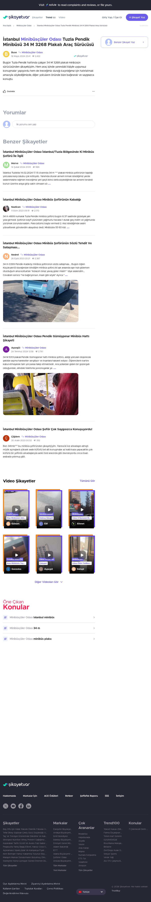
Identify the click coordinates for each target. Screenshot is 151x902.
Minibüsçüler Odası (24, 25)
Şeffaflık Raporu (89, 795)
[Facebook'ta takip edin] (21, 806)
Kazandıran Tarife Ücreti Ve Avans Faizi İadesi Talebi (25, 843)
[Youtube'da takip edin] (13, 806)
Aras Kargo (83, 848)
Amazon (82, 865)
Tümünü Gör (87, 480)
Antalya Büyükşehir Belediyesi (63, 832)
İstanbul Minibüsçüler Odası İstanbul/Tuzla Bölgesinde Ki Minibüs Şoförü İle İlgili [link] (48, 154)
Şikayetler (37, 17)
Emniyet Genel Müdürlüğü (63, 843)
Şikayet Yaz (138, 17)
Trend (51, 17)
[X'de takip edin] (5, 806)
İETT (55, 850)
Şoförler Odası (60, 857)
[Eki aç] (40, 301)
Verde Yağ (108, 857)
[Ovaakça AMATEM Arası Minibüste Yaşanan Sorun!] (16, 555)
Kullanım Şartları (11, 888)
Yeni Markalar (59, 870)
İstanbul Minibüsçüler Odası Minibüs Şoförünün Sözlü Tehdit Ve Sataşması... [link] (47, 245)
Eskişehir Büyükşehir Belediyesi (63, 829)
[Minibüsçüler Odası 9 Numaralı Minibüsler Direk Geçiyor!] (81, 509)
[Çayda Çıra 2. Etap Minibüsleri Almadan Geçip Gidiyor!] (16, 509)
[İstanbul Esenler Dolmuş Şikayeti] (49, 509)
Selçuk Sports (110, 854)
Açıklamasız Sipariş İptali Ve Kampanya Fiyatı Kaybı (25, 850)
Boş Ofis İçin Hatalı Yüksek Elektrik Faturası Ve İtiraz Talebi (25, 829)
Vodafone (82, 862)
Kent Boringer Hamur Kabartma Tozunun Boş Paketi (25, 854)
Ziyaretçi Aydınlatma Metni (45, 883)
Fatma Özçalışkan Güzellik (113, 832)
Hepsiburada (84, 837)
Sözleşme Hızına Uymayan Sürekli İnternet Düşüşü (25, 861)
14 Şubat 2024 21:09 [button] (21, 167)
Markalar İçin (30, 795)
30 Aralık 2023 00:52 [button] (21, 440)
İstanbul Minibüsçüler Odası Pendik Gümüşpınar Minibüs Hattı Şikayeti (46, 338)
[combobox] (91, 892)
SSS (107, 795)
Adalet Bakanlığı (60, 847)
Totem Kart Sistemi (113, 836)
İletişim (120, 795)
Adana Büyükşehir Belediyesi (63, 854)
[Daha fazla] (93, 91)
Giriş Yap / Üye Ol (112, 17)
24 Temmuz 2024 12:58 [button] (22, 351)
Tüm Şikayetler (10, 865)
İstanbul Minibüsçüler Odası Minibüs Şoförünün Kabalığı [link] (42, 199)
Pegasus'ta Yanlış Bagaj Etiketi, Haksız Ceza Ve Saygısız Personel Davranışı (25, 847)
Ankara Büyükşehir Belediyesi (63, 861)
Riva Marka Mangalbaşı (113, 843)
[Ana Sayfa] (16, 17)
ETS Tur (82, 858)
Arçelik (81, 841)
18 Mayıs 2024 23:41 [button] (21, 56)
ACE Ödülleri (51, 795)
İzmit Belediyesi (60, 836)
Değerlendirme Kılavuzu (15, 893)
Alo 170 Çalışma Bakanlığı (113, 861)
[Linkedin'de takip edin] (28, 806)
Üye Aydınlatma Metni (15, 883)
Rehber (69, 795)
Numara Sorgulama (87, 855)
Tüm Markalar (59, 865)
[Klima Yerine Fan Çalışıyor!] (49, 555)
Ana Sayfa (7, 25)
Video (62, 17)
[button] (5, 806)
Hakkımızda (9, 795)
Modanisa (82, 834)
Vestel (81, 844)
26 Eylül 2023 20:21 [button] (20, 258)
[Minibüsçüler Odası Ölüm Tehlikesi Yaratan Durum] (81, 555)
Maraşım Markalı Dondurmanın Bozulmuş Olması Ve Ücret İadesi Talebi (25, 857)
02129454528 (110, 840)
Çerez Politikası (55, 888)
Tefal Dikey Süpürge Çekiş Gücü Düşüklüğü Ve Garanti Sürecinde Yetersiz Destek (25, 832)
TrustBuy (116, 891)
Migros (81, 851)
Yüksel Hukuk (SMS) (113, 829)
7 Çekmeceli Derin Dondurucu (138, 829)
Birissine (107, 847)
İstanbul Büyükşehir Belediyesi (63, 840)
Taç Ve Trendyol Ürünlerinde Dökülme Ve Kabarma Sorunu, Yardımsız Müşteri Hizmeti (25, 836)
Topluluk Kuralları (33, 888)
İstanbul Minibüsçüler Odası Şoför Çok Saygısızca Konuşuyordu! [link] (47, 429)
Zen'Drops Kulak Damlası (113, 850)
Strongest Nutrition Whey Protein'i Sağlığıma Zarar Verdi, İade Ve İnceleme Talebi (25, 840)
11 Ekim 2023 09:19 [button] (20, 211)
